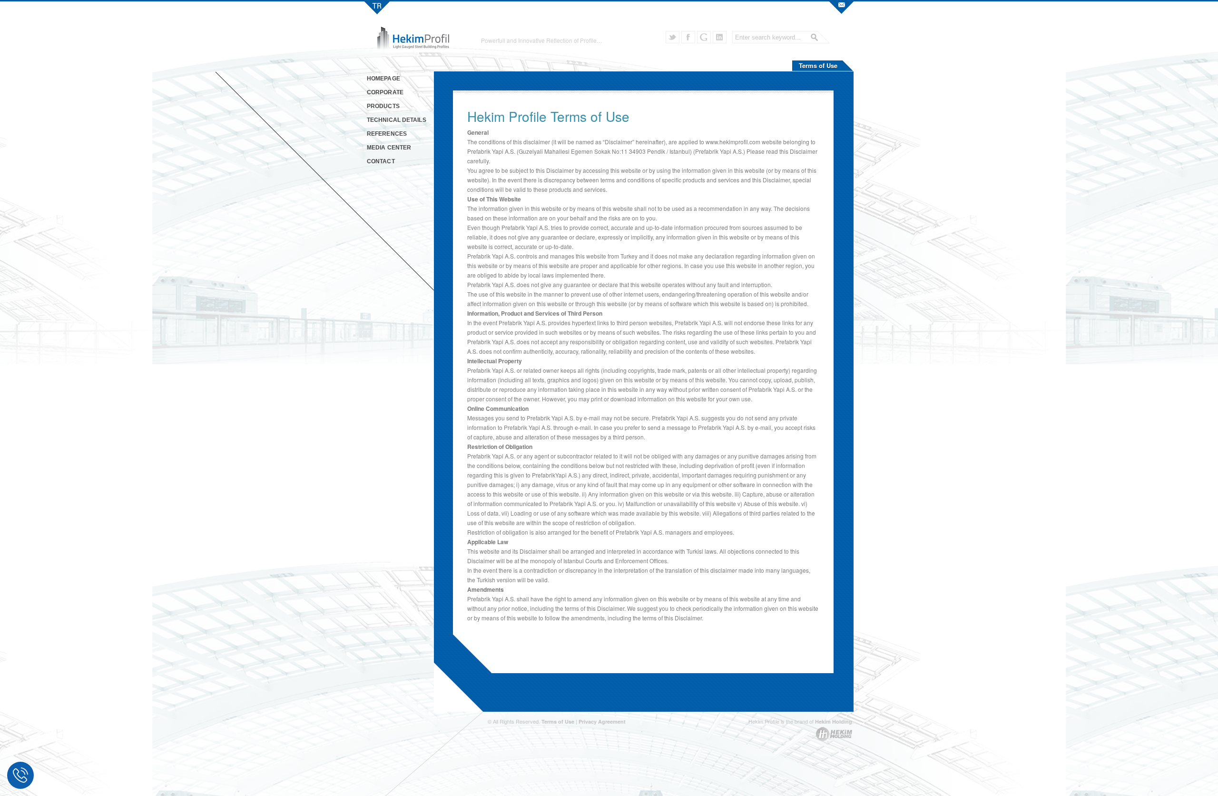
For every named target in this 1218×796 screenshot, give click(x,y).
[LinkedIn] (720, 37)
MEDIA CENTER (389, 147)
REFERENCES (387, 133)
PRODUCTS (383, 106)
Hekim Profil (377, 7)
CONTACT (381, 161)
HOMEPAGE (383, 78)
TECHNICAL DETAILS (396, 120)
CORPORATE (385, 92)
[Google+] (704, 37)
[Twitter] (672, 37)
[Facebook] (688, 37)
